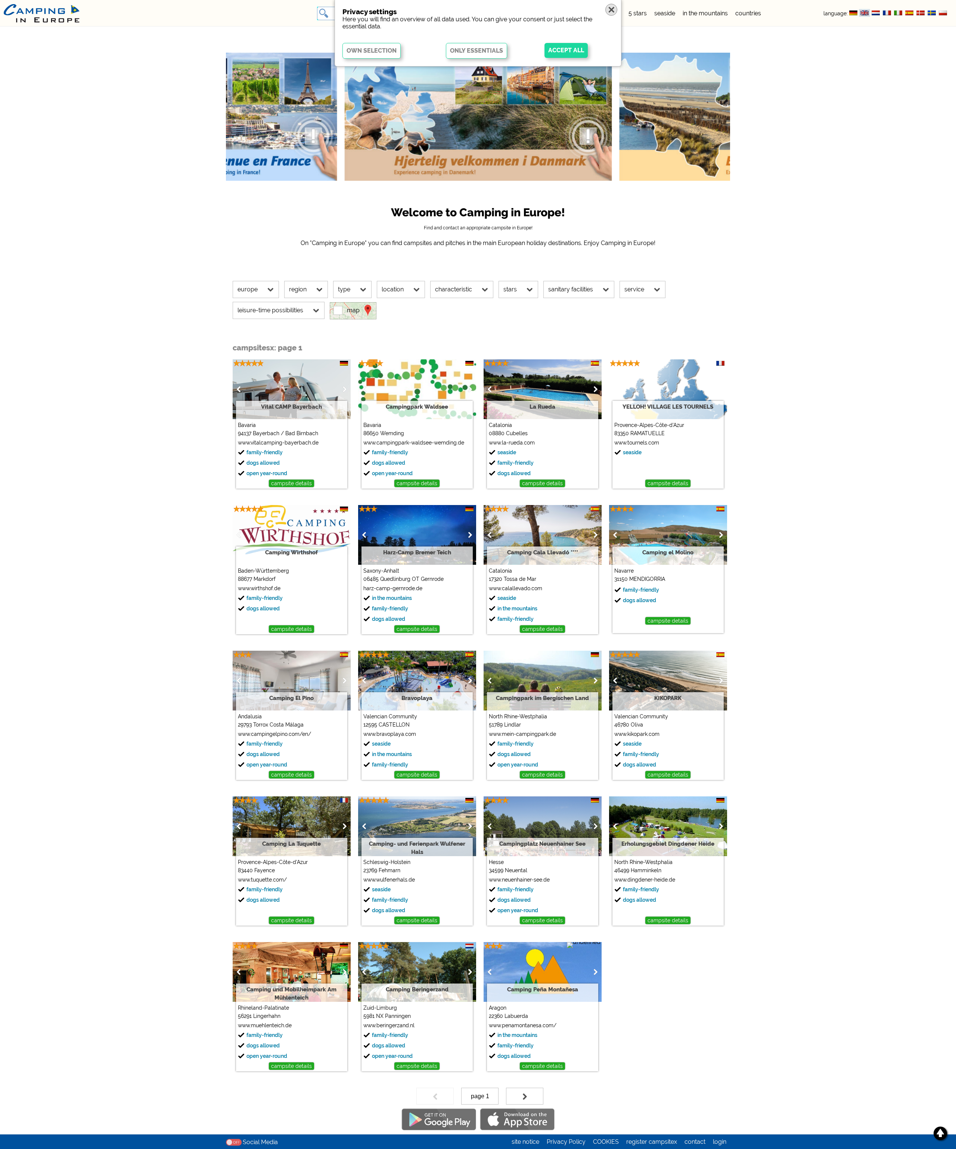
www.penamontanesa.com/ (522, 1025)
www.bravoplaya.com (389, 734)
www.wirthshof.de (259, 588)
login (719, 1141)
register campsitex (651, 1141)
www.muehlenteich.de (265, 1025)
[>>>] (524, 1096)
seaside (664, 13)
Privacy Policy (566, 1141)
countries (748, 13)
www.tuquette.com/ (262, 880)
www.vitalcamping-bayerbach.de (278, 443)
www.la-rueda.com (512, 443)
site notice (525, 1141)
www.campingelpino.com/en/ (274, 734)
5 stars (637, 13)
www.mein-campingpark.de (522, 734)
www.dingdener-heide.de (644, 880)
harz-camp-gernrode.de (392, 588)
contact (695, 1141)
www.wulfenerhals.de (389, 880)
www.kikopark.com (636, 734)
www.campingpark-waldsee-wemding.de (413, 443)
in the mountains (705, 13)
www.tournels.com (636, 443)
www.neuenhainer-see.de (519, 880)
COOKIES (606, 1141)
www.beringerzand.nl (389, 1025)
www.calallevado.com (515, 588)
